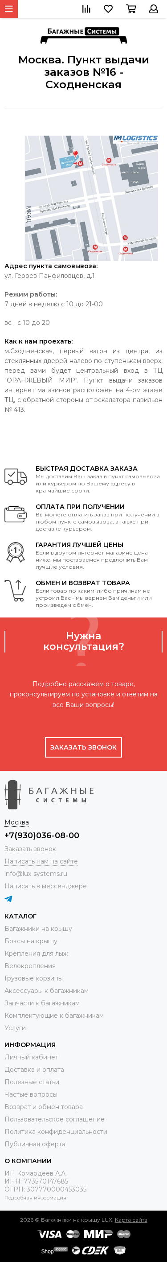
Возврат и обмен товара (43, 1107)
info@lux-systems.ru (35, 874)
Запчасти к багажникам (42, 1003)
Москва (16, 822)
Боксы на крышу (30, 941)
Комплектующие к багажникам (54, 1016)
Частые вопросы (30, 1094)
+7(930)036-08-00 (41, 835)
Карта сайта (131, 1219)
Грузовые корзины (33, 978)
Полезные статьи (31, 1082)
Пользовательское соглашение (54, 1119)
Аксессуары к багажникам (46, 991)
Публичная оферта (34, 1144)
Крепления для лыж (36, 953)
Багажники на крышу (38, 929)
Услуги (15, 1028)
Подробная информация (35, 1198)
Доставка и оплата (34, 1070)
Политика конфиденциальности (55, 1132)
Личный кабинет (31, 1057)
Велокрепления (30, 966)
